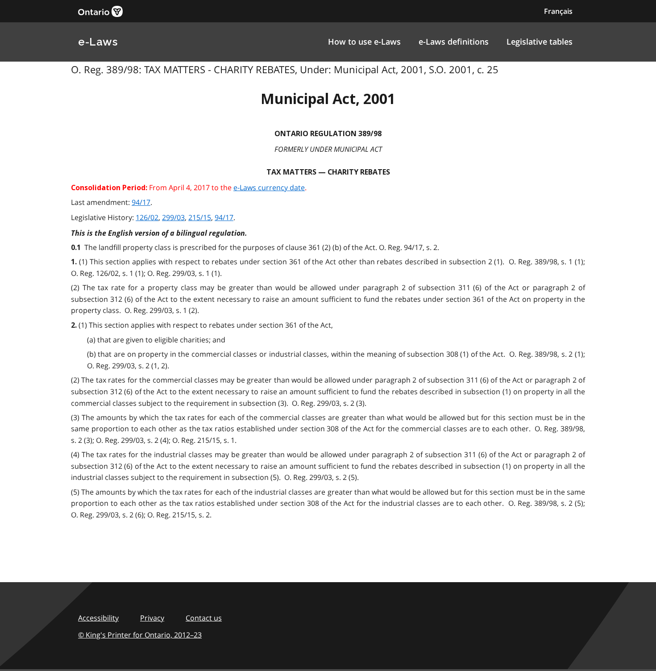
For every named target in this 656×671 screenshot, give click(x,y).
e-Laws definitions (454, 41)
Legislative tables (540, 41)
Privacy (152, 618)
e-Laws (97, 41)
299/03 (173, 217)
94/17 (141, 202)
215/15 (199, 217)
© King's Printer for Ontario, (140, 635)
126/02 (147, 217)
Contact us (204, 618)
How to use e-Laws (364, 41)
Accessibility (98, 618)
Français (558, 11)
